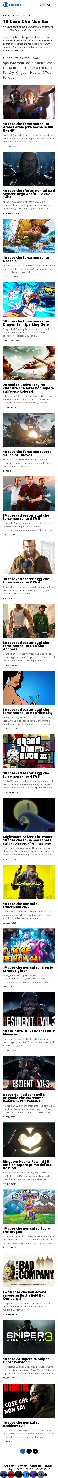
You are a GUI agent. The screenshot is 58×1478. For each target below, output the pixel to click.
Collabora (36, 1465)
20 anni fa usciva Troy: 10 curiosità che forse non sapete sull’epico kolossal (28, 388)
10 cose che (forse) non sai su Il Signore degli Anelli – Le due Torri (29, 193)
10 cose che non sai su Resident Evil (21, 1424)
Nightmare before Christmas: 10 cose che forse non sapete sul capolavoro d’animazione (28, 840)
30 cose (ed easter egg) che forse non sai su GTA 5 (26, 517)
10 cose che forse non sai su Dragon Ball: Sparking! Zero (26, 323)
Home (6, 15)
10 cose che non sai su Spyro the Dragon (26, 1230)
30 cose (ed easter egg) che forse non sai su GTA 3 (26, 774)
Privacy (48, 1465)
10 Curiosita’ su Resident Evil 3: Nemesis (29, 1032)
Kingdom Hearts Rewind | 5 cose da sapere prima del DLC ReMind (27, 1164)
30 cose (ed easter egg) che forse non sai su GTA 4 (26, 580)
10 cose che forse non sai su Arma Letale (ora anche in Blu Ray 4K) (28, 127)
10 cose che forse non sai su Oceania (26, 259)
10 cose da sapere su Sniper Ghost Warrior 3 (26, 1360)
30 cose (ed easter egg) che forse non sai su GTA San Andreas (26, 645)
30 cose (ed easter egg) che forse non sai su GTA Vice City (28, 711)
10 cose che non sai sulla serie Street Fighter (28, 969)
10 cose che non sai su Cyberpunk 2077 (21, 905)
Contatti (23, 1465)
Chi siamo (10, 1465)
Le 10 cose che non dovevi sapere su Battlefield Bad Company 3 (24, 1295)
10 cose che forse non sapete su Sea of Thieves (27, 453)
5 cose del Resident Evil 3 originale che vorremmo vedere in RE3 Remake (24, 1097)
